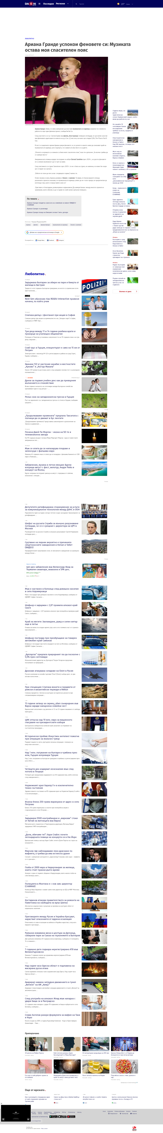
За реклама (110, 1111)
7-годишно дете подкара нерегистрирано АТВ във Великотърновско (51, 950)
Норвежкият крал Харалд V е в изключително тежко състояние (49, 786)
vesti (86, 1103)
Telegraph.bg (53, 1113)
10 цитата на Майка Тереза (34, 1053)
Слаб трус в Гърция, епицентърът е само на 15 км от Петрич (52, 348)
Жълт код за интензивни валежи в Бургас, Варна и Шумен (119, 155)
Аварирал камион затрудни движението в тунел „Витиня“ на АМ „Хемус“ (50, 983)
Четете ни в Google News (35, 1121)
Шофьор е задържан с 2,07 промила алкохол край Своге (51, 606)
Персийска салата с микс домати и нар (123, 1076)
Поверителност (113, 1113)
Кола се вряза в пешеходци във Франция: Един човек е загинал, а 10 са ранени (124, 166)
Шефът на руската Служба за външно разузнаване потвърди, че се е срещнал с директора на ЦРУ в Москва (51, 526)
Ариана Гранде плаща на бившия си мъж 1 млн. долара (47, 212)
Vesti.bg (40, 1113)
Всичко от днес (125, 291)
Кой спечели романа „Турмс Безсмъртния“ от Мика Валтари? (65, 1054)
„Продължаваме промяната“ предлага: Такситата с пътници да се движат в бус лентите (51, 416)
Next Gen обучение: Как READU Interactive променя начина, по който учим (52, 300)
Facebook (51, 240)
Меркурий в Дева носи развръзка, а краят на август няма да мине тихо (66, 1076)
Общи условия (44, 1128)
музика (28, 225)
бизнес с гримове (76, 225)
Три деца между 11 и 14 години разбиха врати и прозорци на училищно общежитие (50, 332)
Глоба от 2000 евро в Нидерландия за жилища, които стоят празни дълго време (50, 868)
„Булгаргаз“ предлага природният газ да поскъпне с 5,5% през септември (52, 655)
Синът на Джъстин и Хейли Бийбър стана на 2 (66, 1098)
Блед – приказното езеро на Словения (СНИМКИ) (120, 191)
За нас (104, 1111)
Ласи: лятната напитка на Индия (93, 1075)
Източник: (28, 222)
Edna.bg (34, 1113)
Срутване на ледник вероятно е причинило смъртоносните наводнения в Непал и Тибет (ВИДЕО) (48, 545)
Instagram (61, 240)
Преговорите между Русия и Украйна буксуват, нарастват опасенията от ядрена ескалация (50, 917)
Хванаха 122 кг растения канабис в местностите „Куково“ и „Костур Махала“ (50, 365)
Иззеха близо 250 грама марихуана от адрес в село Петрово (52, 803)
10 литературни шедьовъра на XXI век (95, 1053)
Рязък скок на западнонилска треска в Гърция (49, 397)
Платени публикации (120, 1111)
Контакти (128, 1111)
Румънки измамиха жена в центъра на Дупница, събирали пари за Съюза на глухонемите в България (52, 934)
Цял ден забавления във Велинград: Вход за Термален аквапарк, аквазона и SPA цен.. (49, 568)
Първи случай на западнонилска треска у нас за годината (119, 281)
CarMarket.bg (57, 1112)
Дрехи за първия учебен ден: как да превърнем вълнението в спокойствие (50, 381)
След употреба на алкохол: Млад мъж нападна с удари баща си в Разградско (50, 999)
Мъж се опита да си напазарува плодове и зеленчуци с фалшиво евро (47, 449)
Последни (48, 3)
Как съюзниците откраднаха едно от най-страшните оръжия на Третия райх (37, 1099)
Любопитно (34, 274)
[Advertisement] (66, 257)
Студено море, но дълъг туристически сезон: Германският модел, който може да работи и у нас (125, 115)
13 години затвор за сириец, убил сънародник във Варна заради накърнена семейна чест (51, 704)
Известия (134, 1113)
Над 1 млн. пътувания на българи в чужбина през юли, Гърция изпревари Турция (51, 753)
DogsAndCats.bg (48, 1112)
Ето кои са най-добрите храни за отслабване (36, 1076)
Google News (41, 240)
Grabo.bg (79, 1112)
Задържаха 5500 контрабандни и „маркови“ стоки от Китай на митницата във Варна (51, 819)
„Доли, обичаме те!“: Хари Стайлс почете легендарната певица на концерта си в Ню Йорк (51, 835)
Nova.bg (46, 1113)
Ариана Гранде (45, 225)
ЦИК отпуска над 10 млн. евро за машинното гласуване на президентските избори (48, 721)
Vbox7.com (33, 1112)
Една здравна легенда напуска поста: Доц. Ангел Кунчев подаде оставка (121, 203)
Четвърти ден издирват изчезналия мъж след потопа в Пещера (49, 770)
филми (36, 225)
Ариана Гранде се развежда (37, 209)
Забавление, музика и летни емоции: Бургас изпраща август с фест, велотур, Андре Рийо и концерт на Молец (49, 467)
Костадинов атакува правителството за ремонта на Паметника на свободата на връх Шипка (52, 901)
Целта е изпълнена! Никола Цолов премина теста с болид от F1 (125, 1098)
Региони (60, 3)
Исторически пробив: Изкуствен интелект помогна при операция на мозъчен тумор (52, 737)
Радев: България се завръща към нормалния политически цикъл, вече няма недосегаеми (124, 269)
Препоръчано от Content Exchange (128, 1082)
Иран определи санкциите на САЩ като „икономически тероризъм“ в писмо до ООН (124, 179)
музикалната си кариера (60, 225)
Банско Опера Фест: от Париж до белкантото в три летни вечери (122, 1054)
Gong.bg (40, 1112)
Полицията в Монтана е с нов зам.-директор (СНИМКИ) (48, 885)
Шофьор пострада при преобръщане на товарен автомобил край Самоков (51, 639)
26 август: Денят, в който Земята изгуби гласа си (95, 1098)
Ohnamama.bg (71, 1112)
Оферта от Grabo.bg (29, 564)
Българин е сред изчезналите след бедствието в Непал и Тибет (119, 242)
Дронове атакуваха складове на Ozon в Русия (49, 671)
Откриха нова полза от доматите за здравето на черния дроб (119, 213)
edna (57, 1103)
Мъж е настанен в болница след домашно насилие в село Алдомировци (52, 590)
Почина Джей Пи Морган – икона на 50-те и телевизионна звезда (48, 433)
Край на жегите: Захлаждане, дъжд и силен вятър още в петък (51, 622)
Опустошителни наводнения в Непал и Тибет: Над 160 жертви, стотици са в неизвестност (123, 142)
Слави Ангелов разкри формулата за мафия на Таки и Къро (52, 1016)
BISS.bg (64, 1112)
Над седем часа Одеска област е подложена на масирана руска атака (50, 967)
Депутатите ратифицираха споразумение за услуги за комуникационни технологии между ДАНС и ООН (52, 508)
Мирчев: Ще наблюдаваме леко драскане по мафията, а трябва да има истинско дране (48, 852)
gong (115, 1103)
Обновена (115, 237)
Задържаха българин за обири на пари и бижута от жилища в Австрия (52, 283)
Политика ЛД (125, 1113)
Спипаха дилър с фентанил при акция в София (50, 315)
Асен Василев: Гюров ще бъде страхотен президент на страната (121, 254)
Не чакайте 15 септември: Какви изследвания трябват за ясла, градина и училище (123, 128)
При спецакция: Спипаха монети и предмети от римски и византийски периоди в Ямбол (50, 688)
